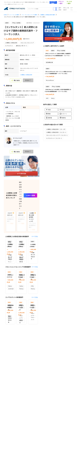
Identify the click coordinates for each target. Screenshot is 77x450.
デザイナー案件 (61, 2)
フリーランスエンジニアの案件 (29, 14)
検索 (56, 8)
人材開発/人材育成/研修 (26, 75)
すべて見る (35, 236)
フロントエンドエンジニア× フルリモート (57, 135)
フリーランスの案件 (14, 14)
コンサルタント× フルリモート (54, 138)
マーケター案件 (69, 2)
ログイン (71, 9)
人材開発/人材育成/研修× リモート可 (55, 129)
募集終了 (28, 80)
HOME (5, 14)
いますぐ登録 (30, 195)
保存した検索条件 (66, 9)
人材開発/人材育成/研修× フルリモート (56, 132)
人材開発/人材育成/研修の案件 (47, 14)
